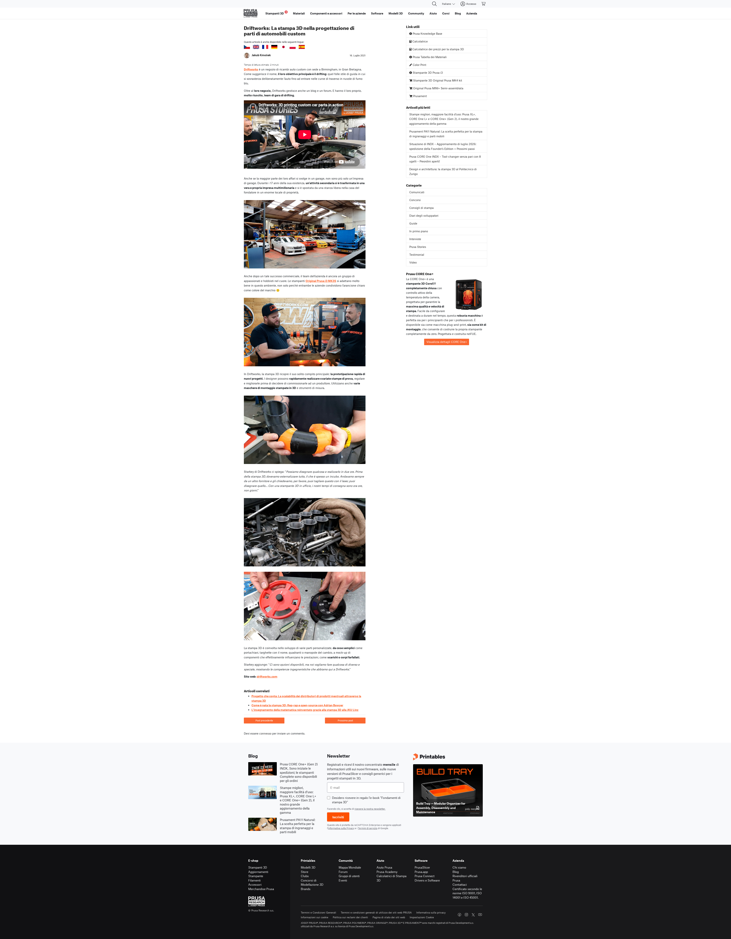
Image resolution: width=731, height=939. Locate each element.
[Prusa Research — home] (250, 13)
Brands (305, 889)
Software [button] (377, 13)
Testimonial (416, 254)
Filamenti (254, 880)
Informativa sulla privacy (431, 912)
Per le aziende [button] (357, 13)
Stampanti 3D (257, 867)
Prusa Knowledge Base (427, 33)
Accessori (255, 884)
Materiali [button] (299, 13)
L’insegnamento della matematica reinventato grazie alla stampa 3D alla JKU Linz (304, 709)
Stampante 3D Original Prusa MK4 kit (437, 80)
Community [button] (416, 13)
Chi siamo (459, 867)
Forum (343, 872)
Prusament (419, 96)
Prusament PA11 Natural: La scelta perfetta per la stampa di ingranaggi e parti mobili (445, 134)
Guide (413, 223)
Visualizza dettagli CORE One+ (446, 341)
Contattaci (459, 884)
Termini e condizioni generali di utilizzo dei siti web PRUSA (376, 912)
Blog (455, 872)
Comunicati (416, 192)
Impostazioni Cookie (422, 917)
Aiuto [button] (433, 13)
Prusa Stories (417, 246)
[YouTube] (480, 914)
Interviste (415, 239)
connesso (265, 733)
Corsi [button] (445, 13)
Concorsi (415, 200)
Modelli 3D (308, 867)
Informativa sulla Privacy (341, 828)
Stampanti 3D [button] (276, 13)
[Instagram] (466, 914)
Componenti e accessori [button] (326, 13)
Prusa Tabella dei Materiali (429, 57)
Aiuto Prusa (384, 867)
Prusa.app (421, 872)
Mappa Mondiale (350, 867)
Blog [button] (458, 13)
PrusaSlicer (422, 867)
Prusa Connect (424, 876)
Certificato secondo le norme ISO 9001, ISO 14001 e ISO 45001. (467, 893)
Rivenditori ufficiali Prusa (464, 878)
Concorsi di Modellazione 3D (312, 882)
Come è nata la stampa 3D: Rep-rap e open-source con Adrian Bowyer (297, 705)
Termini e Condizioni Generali (318, 912)
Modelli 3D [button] (396, 13)
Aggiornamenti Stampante (258, 874)
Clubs (305, 876)
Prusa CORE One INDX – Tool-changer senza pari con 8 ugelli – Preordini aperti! (445, 159)
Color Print (419, 64)
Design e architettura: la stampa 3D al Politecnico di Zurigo (443, 171)
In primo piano (418, 231)
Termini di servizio (367, 828)
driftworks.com (267, 676)
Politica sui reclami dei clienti (350, 917)
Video (413, 262)
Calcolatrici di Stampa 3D (391, 878)
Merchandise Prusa (261, 889)
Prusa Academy (387, 872)
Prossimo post (345, 720)
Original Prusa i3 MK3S (321, 281)
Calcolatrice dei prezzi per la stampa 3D (438, 49)
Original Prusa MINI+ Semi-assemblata (437, 88)
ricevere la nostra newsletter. (369, 808)
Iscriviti (338, 817)
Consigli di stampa (421, 207)
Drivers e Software (427, 880)
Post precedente (264, 720)
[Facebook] (459, 914)
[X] (473, 914)
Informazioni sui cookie (314, 917)
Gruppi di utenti (349, 876)
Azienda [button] (471, 13)
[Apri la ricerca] (434, 4)
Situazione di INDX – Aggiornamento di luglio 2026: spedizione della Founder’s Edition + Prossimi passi (442, 146)
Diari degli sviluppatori (423, 215)
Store (304, 872)
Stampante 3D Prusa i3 (427, 72)
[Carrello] (484, 4)
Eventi (343, 880)
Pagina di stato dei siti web (389, 917)
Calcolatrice (420, 41)
